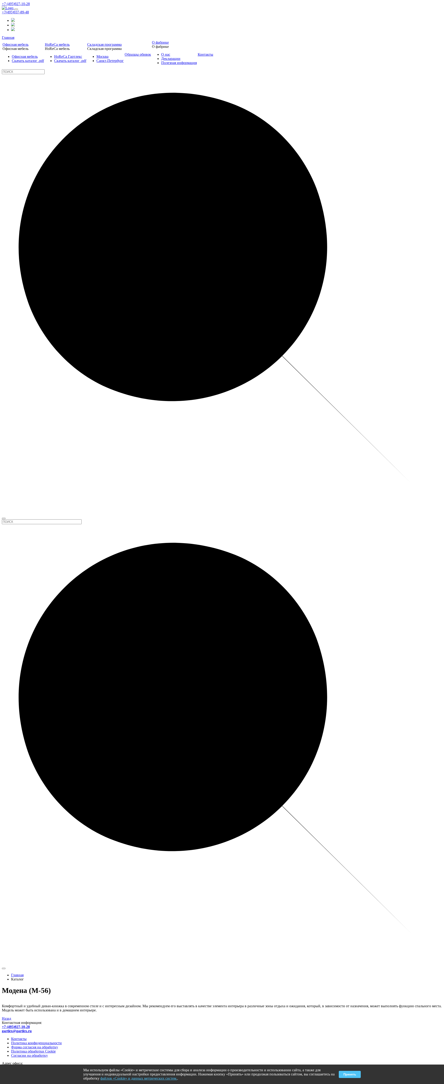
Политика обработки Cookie (33, 1051)
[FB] (13, 25)
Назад (6, 1018)
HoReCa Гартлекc (68, 56)
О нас (165, 54)
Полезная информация (179, 63)
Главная (8, 38)
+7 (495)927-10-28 (16, 4)
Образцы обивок (138, 54)
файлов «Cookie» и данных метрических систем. (138, 1078)
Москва (102, 56)
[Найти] (4, 518)
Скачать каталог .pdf (28, 61)
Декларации (170, 59)
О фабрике (160, 42)
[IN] (13, 20)
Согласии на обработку (29, 1055)
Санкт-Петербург (110, 61)
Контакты (205, 54)
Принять (349, 1074)
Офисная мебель (15, 44)
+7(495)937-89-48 (15, 12)
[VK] (13, 30)
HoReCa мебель (57, 44)
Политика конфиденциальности (36, 1043)
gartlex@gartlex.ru (17, 1031)
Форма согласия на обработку (34, 1047)
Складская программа (104, 44)
